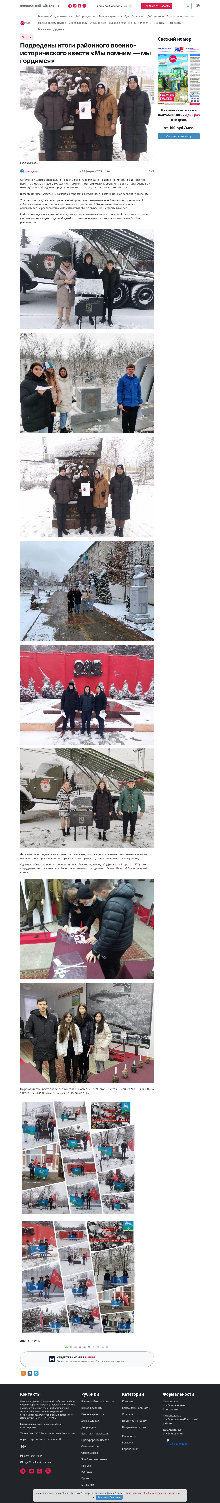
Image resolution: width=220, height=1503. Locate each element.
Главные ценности (110, 16)
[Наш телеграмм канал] (70, 6)
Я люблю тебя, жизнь (122, 23)
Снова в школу (78, 23)
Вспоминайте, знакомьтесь (55, 16)
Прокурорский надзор (52, 23)
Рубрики (86, 1472)
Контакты (128, 1401)
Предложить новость (156, 6)
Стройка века (98, 23)
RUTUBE (90, 1357)
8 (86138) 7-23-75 (33, 1456)
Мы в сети (44, 29)
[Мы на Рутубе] (85, 6)
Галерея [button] (143, 23)
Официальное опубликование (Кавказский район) (180, 1419)
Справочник (130, 1449)
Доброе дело (156, 16)
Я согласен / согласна (109, 1497)
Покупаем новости (134, 1427)
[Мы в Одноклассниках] (80, 6)
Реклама (127, 1442)
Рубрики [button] (159, 23)
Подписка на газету (134, 1420)
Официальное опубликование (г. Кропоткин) (174, 1405)
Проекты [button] (176, 23)
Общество (27, 37)
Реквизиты (129, 1436)
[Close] (184, 1495)
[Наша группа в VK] (75, 6)
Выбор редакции (85, 16)
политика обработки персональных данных (156, 1492)
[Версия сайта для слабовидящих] (198, 6)
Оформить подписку (178, 136)
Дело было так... (135, 16)
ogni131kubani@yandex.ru (38, 1462)
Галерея (86, 1465)
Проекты (87, 1478)
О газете (127, 1414)
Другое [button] (57, 29)
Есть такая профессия (180, 16)
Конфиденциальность (136, 1408)
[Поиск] (188, 6)
